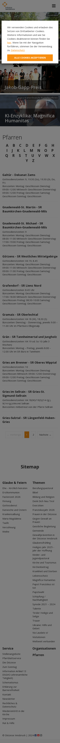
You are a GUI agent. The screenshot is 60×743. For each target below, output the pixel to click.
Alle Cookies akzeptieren (30, 57)
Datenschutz (18, 50)
